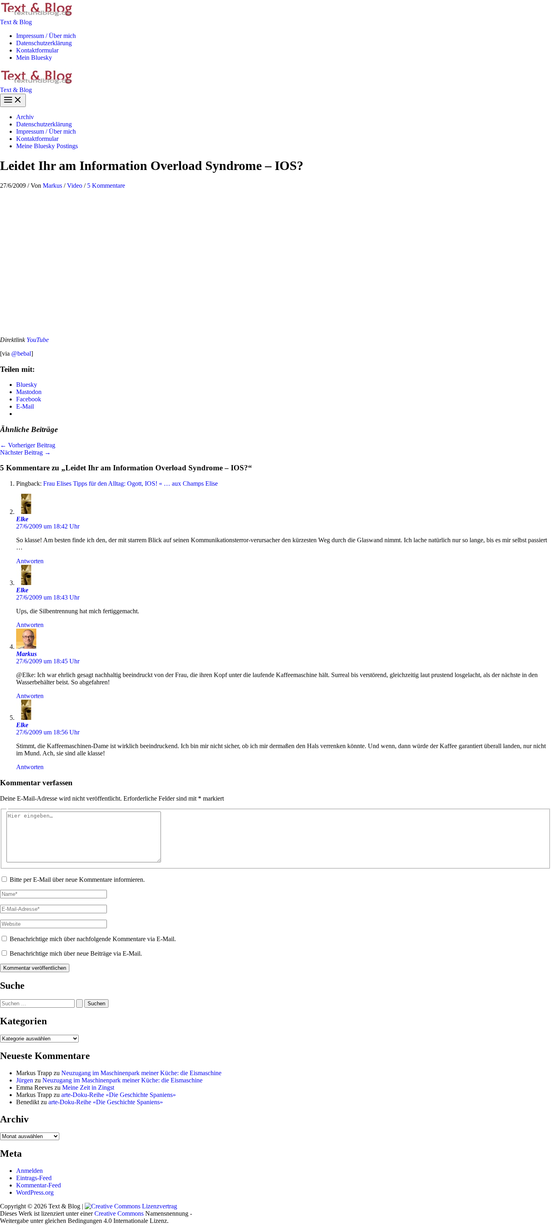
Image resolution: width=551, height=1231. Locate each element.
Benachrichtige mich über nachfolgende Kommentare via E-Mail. (93, 938)
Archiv (25, 116)
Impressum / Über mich (46, 35)
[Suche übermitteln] (79, 1003)
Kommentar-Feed (38, 1185)
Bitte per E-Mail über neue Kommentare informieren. (77, 879)
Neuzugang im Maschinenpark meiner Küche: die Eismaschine (141, 1073)
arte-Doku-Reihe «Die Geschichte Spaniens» (118, 1094)
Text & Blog (16, 22)
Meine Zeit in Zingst (88, 1087)
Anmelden (29, 1170)
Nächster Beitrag (25, 452)
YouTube (38, 339)
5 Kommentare (106, 185)
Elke (22, 519)
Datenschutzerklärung (44, 43)
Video (74, 185)
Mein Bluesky (34, 57)
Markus (26, 653)
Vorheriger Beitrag (27, 445)
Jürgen (24, 1080)
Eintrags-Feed (34, 1177)
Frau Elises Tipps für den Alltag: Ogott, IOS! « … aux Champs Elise (130, 483)
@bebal (21, 353)
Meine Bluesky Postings (47, 146)
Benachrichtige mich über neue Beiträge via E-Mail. (76, 953)
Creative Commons (119, 1213)
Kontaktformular (37, 50)
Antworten (30, 561)
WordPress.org (35, 1192)
